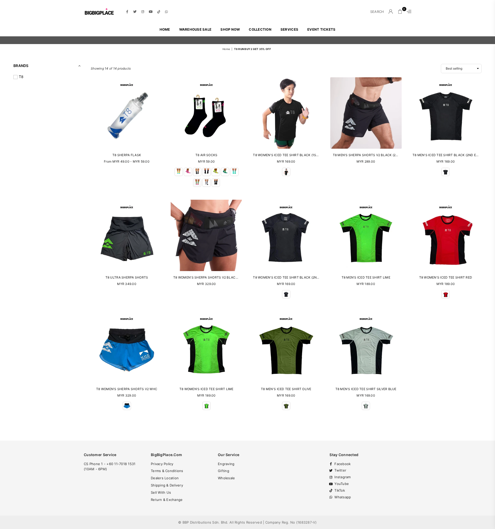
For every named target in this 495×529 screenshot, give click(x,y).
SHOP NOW (230, 29)
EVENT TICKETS (321, 29)
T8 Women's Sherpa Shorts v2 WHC (126, 389)
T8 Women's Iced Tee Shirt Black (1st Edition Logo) (298, 155)
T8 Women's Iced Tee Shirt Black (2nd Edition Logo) (298, 277)
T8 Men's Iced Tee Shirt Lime (366, 277)
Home (165, 29)
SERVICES (289, 29)
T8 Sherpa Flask (126, 155)
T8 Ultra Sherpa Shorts (126, 277)
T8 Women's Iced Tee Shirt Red (445, 277)
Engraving (226, 464)
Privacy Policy (162, 464)
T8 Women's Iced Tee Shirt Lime (206, 389)
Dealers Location (165, 478)
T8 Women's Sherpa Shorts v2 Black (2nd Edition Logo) (222, 277)
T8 (21, 76)
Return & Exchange (167, 500)
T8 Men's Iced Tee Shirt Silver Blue (366, 389)
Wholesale (226, 478)
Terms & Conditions (167, 471)
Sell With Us (161, 492)
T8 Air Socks (206, 155)
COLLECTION (260, 29)
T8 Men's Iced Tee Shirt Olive (286, 389)
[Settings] (408, 11)
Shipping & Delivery (167, 485)
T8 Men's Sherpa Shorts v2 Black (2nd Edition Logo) (379, 155)
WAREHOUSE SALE (195, 29)
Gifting (223, 471)
